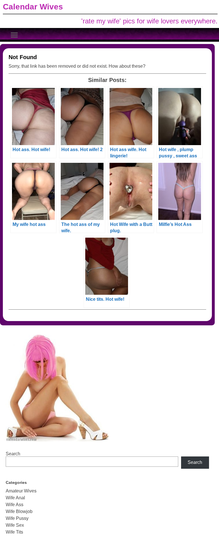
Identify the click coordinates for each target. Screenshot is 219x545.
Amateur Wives (21, 490)
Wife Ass (14, 504)
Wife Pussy (17, 518)
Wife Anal (15, 497)
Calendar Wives (33, 6)
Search (13, 453)
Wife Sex (15, 525)
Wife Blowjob (19, 511)
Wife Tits (14, 532)
